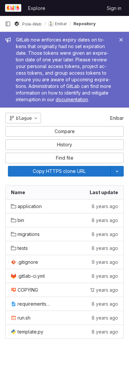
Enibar (117, 118)
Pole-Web (31, 23)
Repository (84, 23)
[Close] (121, 40)
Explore (36, 8)
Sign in (114, 8)
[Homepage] (13, 8)
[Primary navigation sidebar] (8, 24)
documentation (72, 99)
